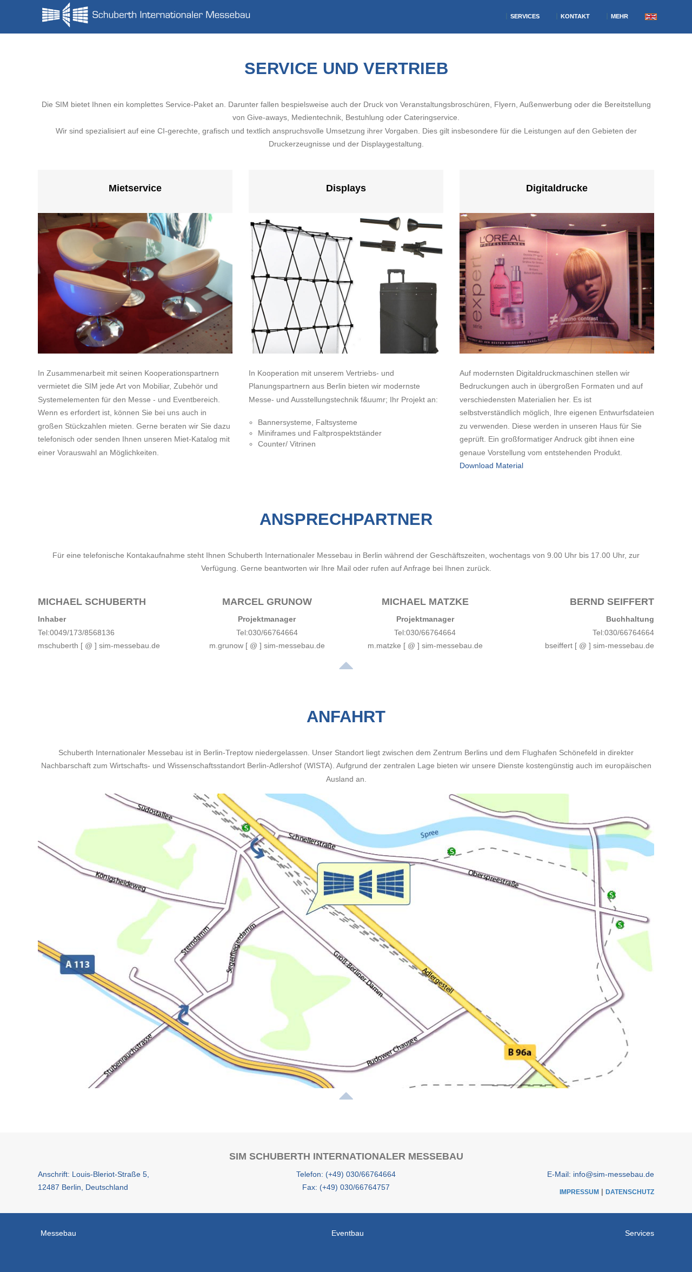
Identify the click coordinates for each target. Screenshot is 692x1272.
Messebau (58, 1233)
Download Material (491, 465)
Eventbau (347, 1233)
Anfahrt (346, 716)
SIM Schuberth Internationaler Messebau (346, 1156)
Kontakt (574, 16)
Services (524, 16)
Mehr (618, 16)
